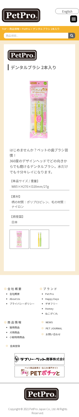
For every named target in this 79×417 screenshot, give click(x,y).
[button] (73, 19)
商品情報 (13, 322)
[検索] (71, 35)
